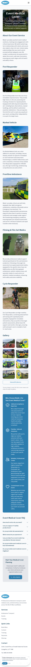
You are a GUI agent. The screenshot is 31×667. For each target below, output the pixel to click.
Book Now (4, 627)
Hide (9, 663)
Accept (4, 663)
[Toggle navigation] (29, 3)
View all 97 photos (15, 382)
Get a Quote (16, 577)
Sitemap (3, 638)
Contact (3, 630)
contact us (4, 660)
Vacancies (4, 635)
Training (3, 619)
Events (3, 616)
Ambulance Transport (7, 613)
